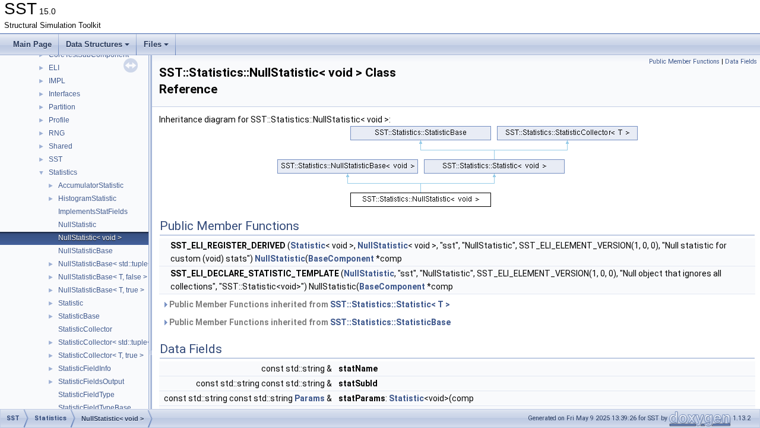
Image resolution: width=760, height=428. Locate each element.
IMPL (57, 81)
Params (309, 398)
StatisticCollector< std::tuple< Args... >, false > (131, 342)
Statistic (70, 303)
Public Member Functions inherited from (308, 304)
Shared (60, 146)
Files (153, 44)
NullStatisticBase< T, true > (101, 290)
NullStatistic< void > (90, 238)
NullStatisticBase (85, 251)
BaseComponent (341, 258)
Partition (62, 107)
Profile (59, 120)
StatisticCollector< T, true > (101, 355)
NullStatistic (77, 225)
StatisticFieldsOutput (91, 381)
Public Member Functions (684, 61)
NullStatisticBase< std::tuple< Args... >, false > (131, 264)
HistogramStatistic (87, 198)
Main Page (32, 44)
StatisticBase (79, 316)
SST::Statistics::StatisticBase (390, 322)
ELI (54, 68)
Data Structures (94, 44)
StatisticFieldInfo (84, 368)
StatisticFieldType (86, 395)
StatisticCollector (85, 329)
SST (55, 159)
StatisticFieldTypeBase (94, 408)
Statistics (63, 172)
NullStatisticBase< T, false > (102, 277)
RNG (57, 133)
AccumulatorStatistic (91, 185)
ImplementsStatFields (93, 211)
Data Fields (741, 61)
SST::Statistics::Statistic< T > (390, 304)
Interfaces (64, 94)
